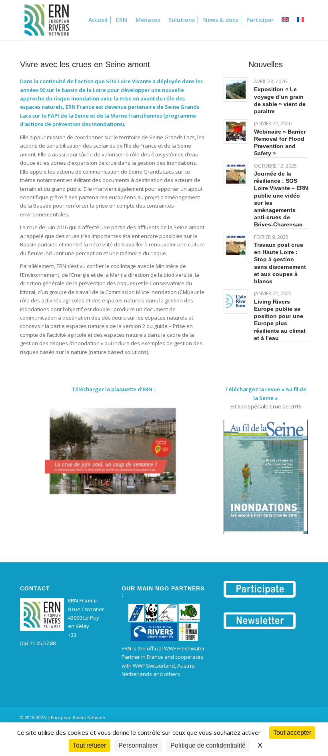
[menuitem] (98, 20)
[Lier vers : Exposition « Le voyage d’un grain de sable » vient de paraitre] (236, 89)
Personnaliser (138, 745)
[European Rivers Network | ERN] (46, 20)
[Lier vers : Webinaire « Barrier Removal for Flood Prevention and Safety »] (236, 131)
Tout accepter (292, 732)
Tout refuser (89, 745)
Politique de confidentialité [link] (208, 745)
